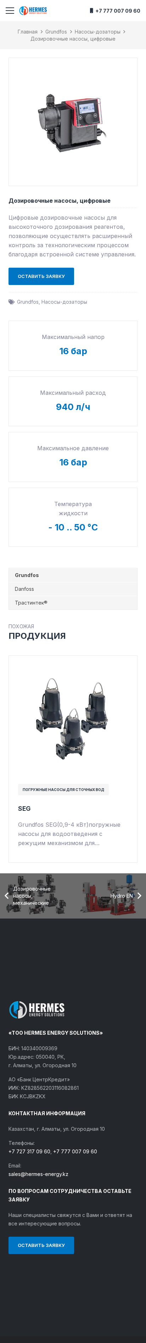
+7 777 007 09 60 (75, 1151)
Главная (28, 32)
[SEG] (73, 663)
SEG (24, 808)
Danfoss (24, 589)
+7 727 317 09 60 (29, 1151)
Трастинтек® (31, 603)
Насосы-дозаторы (97, 32)
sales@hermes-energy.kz (38, 1174)
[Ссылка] (33, 10)
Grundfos (56, 32)
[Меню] (10, 10)
